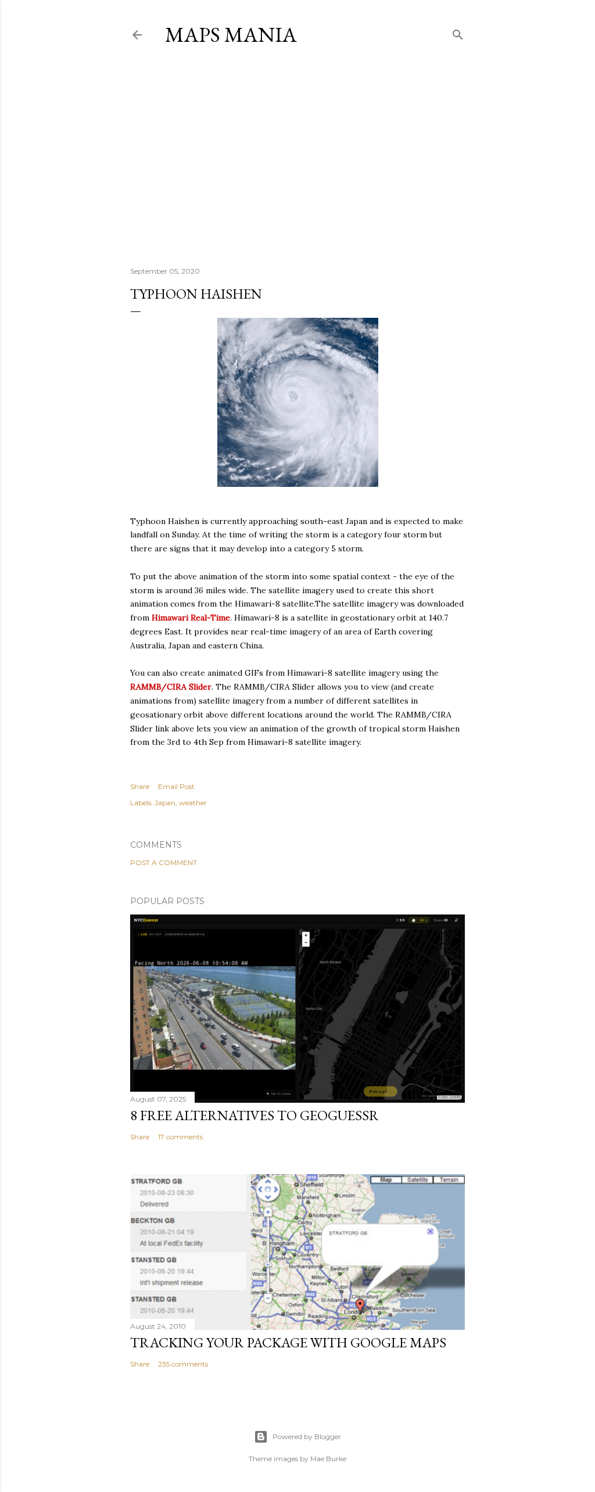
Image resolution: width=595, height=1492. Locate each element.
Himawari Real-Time (191, 617)
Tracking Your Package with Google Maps (288, 1342)
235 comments (183, 1364)
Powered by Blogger (307, 1436)
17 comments (180, 1136)
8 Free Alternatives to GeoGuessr (254, 1115)
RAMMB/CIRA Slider (171, 687)
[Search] (458, 32)
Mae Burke (328, 1458)
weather (193, 802)
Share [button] (139, 786)
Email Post (176, 786)
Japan (165, 802)
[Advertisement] (297, 156)
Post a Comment (163, 862)
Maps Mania (231, 34)
